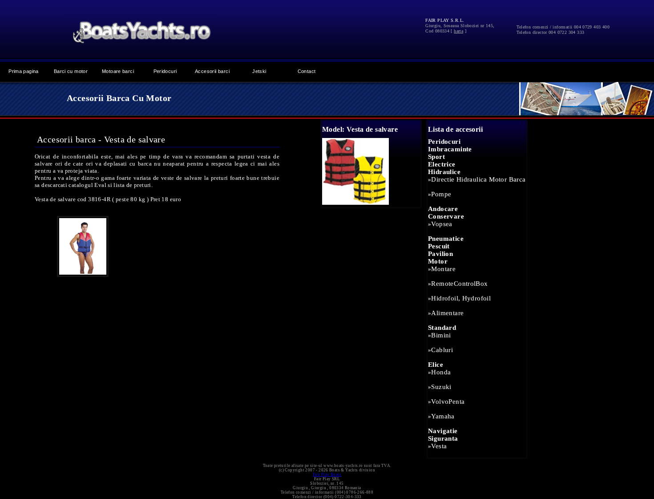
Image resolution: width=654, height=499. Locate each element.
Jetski (259, 71)
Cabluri (442, 349)
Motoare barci (118, 71)
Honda (441, 372)
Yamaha (442, 416)
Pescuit (439, 246)
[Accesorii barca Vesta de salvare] (355, 202)
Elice (435, 364)
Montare (443, 268)
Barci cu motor (71, 71)
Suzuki (441, 386)
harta (458, 30)
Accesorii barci (212, 71)
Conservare (446, 216)
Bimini (441, 335)
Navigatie (443, 430)
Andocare (443, 208)
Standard (442, 327)
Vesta (439, 446)
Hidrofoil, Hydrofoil (461, 298)
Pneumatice (446, 238)
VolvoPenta (447, 401)
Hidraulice (444, 171)
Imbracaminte (450, 149)
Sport (436, 156)
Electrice (442, 164)
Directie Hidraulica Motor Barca (478, 179)
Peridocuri (165, 71)
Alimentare (447, 312)
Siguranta (443, 438)
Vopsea (441, 223)
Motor (438, 261)
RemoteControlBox (459, 283)
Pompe (441, 194)
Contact (307, 71)
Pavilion (440, 253)
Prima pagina (23, 71)
